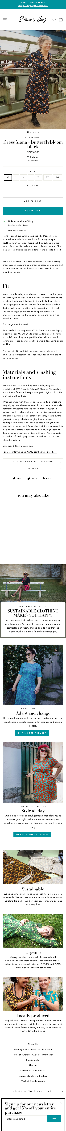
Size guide (33, 1044)
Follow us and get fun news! (33, 1091)
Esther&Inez (33, 137)
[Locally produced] (33, 994)
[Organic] (33, 931)
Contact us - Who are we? (33, 1070)
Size (33, 171)
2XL (48, 177)
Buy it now (33, 210)
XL (38, 177)
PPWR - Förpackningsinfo (33, 1081)
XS (8, 177)
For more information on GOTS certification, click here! (30, 451)
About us (33, 1065)
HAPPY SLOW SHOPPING (32, 834)
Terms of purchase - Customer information (33, 1054)
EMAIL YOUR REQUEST (32, 733)
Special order (33, 1060)
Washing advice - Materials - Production (33, 1049)
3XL (57, 177)
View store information (17, 230)
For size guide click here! (15, 324)
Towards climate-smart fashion (33, 1075)
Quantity (33, 186)
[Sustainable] (33, 867)
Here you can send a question (33, 462)
